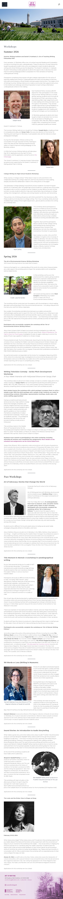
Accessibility (7, 894)
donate (30, 880)
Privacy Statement (22, 894)
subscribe (23, 880)
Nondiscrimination (14, 894)
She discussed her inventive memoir (38, 644)
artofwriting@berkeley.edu (12, 880)
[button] (4, 4)
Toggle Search (59, 4)
